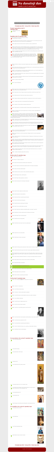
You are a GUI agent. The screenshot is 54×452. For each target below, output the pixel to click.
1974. (13, 265)
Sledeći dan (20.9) (35, 26)
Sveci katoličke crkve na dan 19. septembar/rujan (21, 406)
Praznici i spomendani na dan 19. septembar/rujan (17, 29)
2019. (13, 326)
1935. (13, 203)
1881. (13, 292)
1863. (13, 67)
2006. (13, 148)
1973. (13, 262)
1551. (13, 162)
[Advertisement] (27, 16)
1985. (13, 113)
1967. (13, 256)
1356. (13, 40)
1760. (13, 46)
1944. (13, 98)
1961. (13, 107)
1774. (13, 165)
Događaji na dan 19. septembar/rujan (18, 36)
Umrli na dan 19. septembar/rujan (17, 278)
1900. (13, 73)
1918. (13, 79)
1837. (13, 64)
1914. (13, 76)
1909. (13, 295)
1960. (13, 301)
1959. (13, 237)
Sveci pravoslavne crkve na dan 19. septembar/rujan (21, 338)
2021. (13, 329)
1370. (13, 43)
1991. (13, 122)
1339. (13, 279)
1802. (13, 168)
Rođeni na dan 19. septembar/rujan (18, 155)
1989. (13, 119)
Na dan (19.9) (28, 26)
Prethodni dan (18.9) (19, 26)
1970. (13, 110)
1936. (13, 206)
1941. (13, 92)
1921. (13, 82)
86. (12, 156)
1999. (13, 307)
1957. (13, 104)
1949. (13, 232)
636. (12, 37)
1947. (13, 218)
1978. (13, 271)
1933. (13, 200)
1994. (13, 133)
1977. (13, 268)
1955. (13, 101)
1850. (13, 171)
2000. (13, 139)
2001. (13, 142)
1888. (13, 70)
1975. (13, 304)
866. (12, 159)
